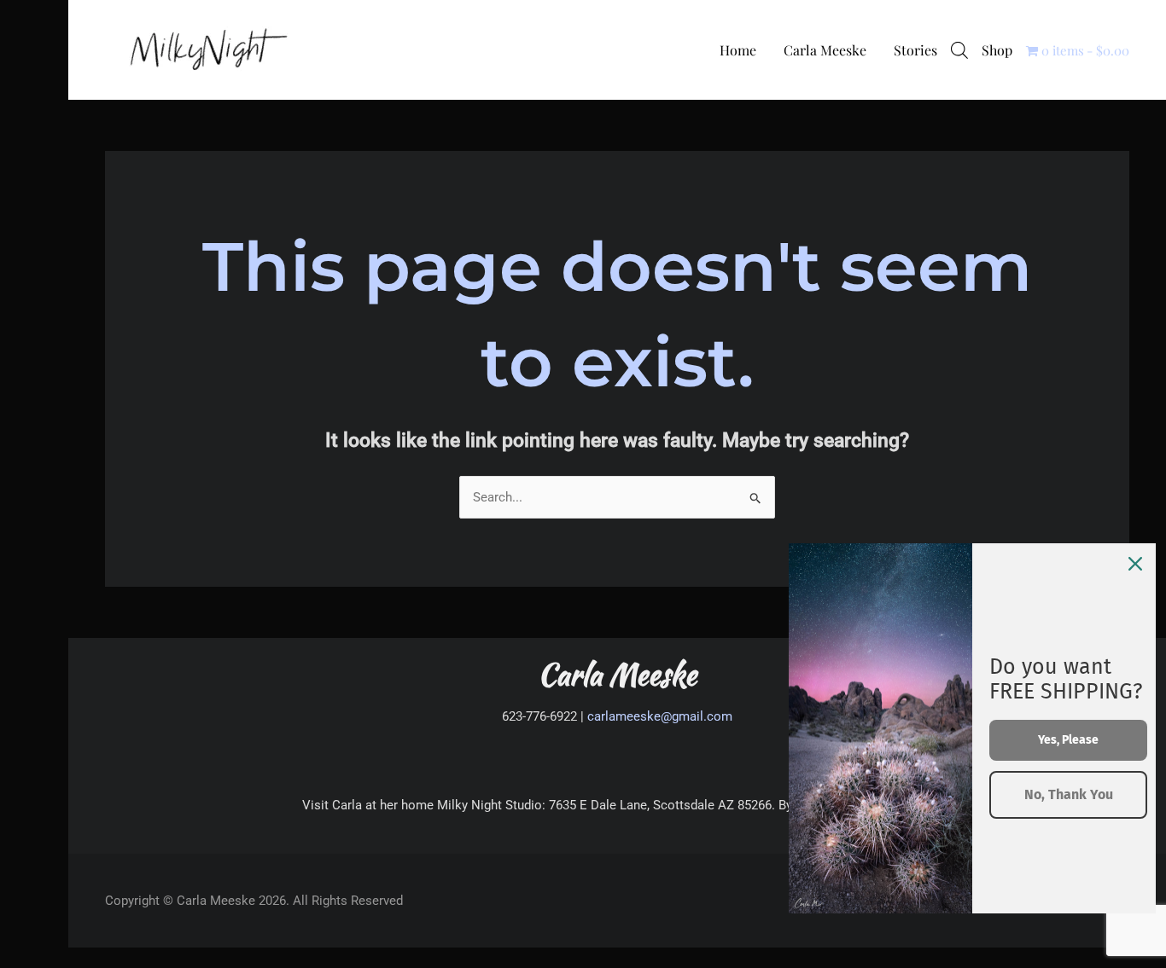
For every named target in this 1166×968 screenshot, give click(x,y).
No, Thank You (1068, 794)
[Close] (1135, 563)
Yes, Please (1068, 740)
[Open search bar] (959, 50)
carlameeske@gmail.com (659, 716)
